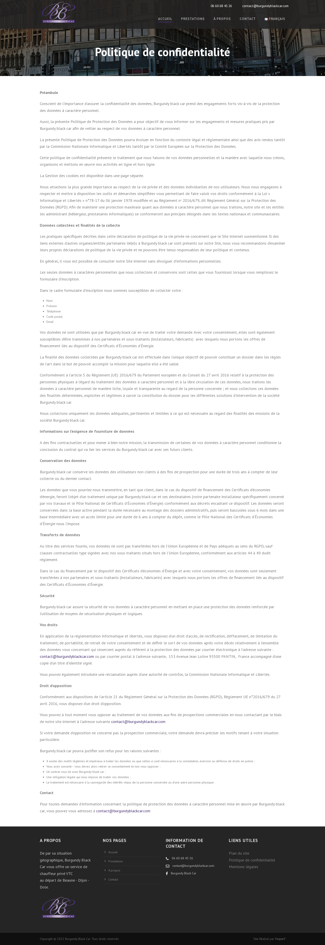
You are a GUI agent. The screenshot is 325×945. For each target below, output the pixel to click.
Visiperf (280, 939)
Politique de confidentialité (252, 860)
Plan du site (239, 853)
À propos (222, 19)
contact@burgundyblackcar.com (67, 656)
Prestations (193, 19)
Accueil (113, 852)
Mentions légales (243, 866)
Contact (248, 19)
